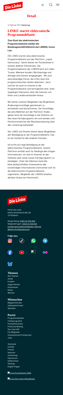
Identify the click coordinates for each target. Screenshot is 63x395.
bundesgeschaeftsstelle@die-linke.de (24, 227)
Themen (13, 272)
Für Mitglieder (14, 332)
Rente (10, 290)
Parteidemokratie (15, 324)
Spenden (12, 308)
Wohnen (11, 293)
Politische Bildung (15, 326)
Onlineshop (13, 355)
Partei (11, 315)
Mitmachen (15, 299)
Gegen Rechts (14, 284)
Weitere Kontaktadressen (19, 229)
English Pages (14, 366)
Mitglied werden (15, 303)
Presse (11, 350)
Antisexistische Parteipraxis (20, 335)
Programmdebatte (16, 318)
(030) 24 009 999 (27, 221)
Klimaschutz (13, 287)
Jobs (10, 338)
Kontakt (11, 347)
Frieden (11, 281)
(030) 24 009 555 (29, 224)
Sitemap (11, 364)
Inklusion (11, 352)
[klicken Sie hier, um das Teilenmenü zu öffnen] (42, 5)
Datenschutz (13, 361)
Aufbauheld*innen (15, 305)
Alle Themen (13, 276)
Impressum (12, 358)
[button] (50, 4)
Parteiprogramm (15, 321)
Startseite (12, 344)
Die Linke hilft (13, 329)
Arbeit (10, 279)
